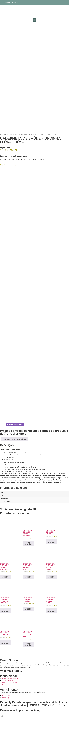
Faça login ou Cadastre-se (10, 2)
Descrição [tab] (6, 439)
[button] (34, 20)
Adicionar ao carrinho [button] (28, 543)
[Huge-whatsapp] (59, 2)
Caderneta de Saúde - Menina (13, 134)
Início (1, 134)
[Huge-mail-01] (63, 2)
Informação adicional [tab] (19, 439)
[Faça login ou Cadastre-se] (1, 2)
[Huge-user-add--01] (66, 2)
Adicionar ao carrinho (14, 424)
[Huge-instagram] (56, 2)
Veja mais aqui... (11, 671)
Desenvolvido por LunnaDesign (21, 710)
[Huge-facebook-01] (52, 2)
